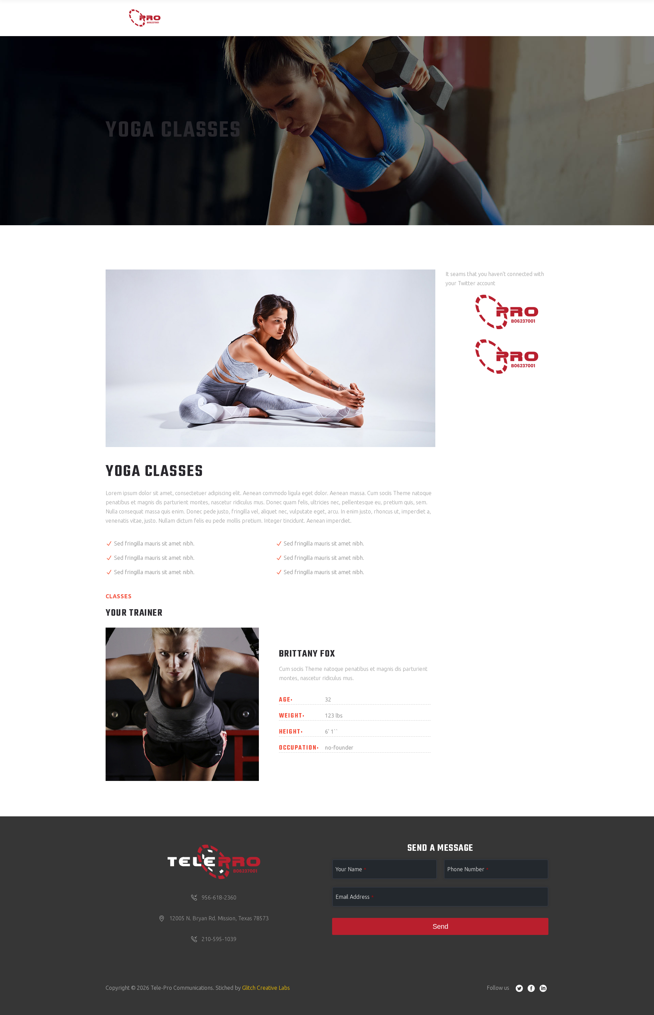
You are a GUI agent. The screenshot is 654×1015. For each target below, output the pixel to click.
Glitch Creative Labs (266, 988)
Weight (290, 716)
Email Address (355, 897)
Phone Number (467, 869)
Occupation (298, 748)
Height (290, 732)
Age (285, 700)
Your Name (351, 869)
